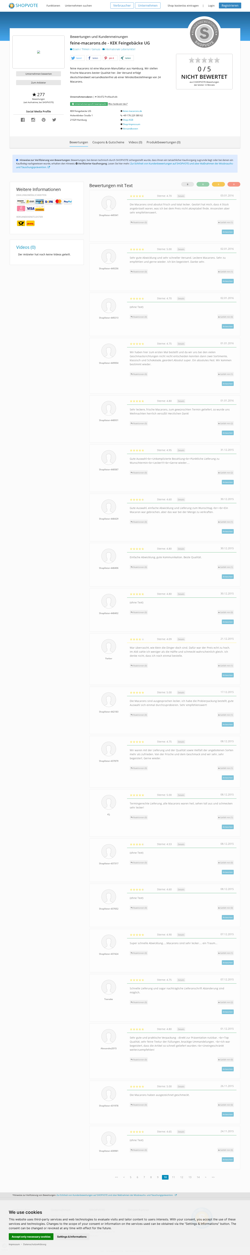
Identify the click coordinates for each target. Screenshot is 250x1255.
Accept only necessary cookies (31, 1236)
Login (211, 5)
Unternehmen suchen (78, 5)
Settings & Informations (72, 1236)
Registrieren (230, 5)
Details (181, 196)
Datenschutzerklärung (34, 1244)
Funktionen (53, 5)
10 (165, 1177)
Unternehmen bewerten (38, 73)
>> (213, 1177)
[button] (77, 58)
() (226, 222)
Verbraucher (122, 5)
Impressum (14, 1244)
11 (173, 1177)
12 (181, 1177)
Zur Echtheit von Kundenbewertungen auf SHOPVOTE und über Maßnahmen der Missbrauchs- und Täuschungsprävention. (115, 1195)
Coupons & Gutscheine (108, 142)
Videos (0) (135, 142)
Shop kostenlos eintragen (183, 5)
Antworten (228, 231)
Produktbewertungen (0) (163, 142)
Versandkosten (130, 128)
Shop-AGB (128, 119)
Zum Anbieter (38, 82)
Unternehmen (148, 5)
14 (198, 1177)
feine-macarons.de (132, 111)
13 (190, 1177)
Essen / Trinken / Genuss (86, 49)
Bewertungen (79, 142)
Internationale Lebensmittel (120, 49)
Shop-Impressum (131, 124)
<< (116, 1177)
